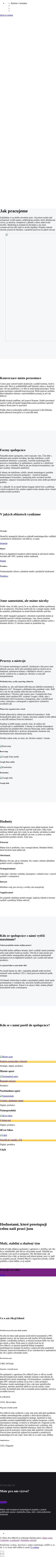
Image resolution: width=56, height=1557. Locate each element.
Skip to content (6, 15)
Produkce (4, 576)
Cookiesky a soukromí (9, 188)
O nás (2, 1275)
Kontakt (8, 204)
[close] (2, 140)
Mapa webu (47, 183)
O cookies (34, 1547)
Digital (3, 561)
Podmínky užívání (28, 188)
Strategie (3, 543)
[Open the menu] (1, 18)
